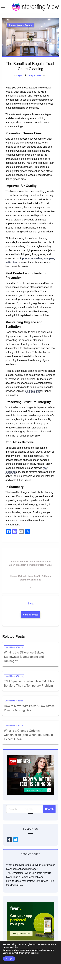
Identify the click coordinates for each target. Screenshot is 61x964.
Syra (20, 75)
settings (35, 953)
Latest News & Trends (21, 25)
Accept (9, 959)
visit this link (32, 391)
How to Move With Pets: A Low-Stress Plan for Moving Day (29, 707)
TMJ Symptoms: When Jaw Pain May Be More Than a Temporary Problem (29, 683)
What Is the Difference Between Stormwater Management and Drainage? (25, 656)
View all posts (30, 614)
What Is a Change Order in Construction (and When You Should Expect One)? (28, 734)
